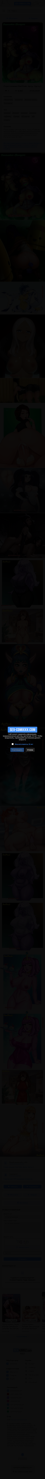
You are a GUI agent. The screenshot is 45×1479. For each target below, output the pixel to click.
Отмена (30, 750)
